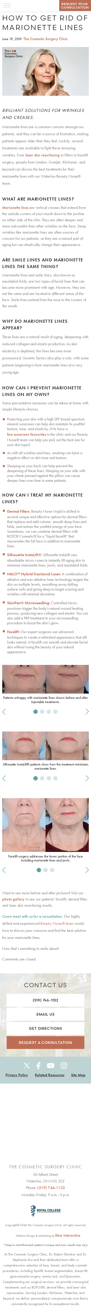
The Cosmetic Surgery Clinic (45, 38)
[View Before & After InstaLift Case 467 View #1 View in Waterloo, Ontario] (35, 778)
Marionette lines (15, 207)
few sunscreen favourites (26, 434)
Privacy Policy (17, 1074)
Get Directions (45, 1028)
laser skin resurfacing (42, 155)
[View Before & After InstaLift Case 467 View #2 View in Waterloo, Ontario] (42, 778)
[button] (7, 5)
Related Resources (49, 1074)
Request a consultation (45, 1042)
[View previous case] (5, 712)
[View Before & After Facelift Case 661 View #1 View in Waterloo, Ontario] (39, 870)
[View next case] (86, 712)
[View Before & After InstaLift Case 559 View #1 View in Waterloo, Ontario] (55, 778)
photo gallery (13, 899)
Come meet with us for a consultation (32, 916)
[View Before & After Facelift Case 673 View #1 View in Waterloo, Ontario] (52, 870)
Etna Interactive (67, 1235)
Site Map (78, 1074)
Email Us (45, 1014)
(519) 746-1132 (45, 1000)
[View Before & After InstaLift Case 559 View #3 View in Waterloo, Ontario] (49, 778)
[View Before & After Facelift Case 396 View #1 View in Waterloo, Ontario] (45, 870)
